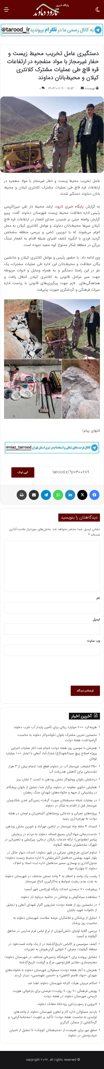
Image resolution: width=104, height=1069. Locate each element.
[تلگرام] (46, 495)
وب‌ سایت (93, 640)
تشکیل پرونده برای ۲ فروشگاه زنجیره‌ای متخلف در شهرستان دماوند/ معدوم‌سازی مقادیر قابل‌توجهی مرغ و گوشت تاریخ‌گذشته (50, 959)
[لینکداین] (70, 495)
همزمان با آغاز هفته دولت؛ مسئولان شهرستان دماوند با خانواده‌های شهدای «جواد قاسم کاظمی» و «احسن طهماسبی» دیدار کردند (51, 973)
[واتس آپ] (58, 495)
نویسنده (90, 88)
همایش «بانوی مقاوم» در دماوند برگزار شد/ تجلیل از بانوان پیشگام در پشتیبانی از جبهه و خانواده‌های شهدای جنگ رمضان (52, 790)
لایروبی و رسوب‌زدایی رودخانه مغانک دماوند (67, 1004)
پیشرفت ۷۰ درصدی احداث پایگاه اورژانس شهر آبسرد (60, 889)
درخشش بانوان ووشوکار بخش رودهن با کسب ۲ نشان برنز (56, 779)
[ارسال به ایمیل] (82, 88)
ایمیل (96, 619)
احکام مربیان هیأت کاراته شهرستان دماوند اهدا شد (62, 983)
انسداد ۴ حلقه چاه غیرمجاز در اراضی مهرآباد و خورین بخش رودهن (51, 826)
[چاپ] (22, 495)
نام (98, 598)
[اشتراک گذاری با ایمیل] (34, 495)
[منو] (6, 11)
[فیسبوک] (94, 495)
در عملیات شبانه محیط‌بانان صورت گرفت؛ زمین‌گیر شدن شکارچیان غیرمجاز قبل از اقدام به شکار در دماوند (52, 803)
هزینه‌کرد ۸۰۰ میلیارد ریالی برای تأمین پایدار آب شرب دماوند (55, 727)
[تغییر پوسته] (97, 11)
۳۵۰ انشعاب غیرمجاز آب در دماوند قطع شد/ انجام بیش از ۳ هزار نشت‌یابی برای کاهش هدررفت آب (52, 769)
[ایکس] (82, 495)
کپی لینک (23, 472)
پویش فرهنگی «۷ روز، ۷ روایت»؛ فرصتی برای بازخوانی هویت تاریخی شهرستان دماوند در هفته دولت (55, 993)
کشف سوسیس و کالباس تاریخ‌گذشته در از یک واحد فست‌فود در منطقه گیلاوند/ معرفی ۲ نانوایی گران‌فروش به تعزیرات (52, 946)
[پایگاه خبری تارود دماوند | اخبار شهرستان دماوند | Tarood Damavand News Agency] (52, 10)
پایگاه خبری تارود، (69, 206)
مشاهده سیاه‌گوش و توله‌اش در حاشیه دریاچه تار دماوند (59, 897)
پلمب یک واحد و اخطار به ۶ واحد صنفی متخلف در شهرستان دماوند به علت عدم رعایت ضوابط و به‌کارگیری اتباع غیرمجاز (51, 879)
